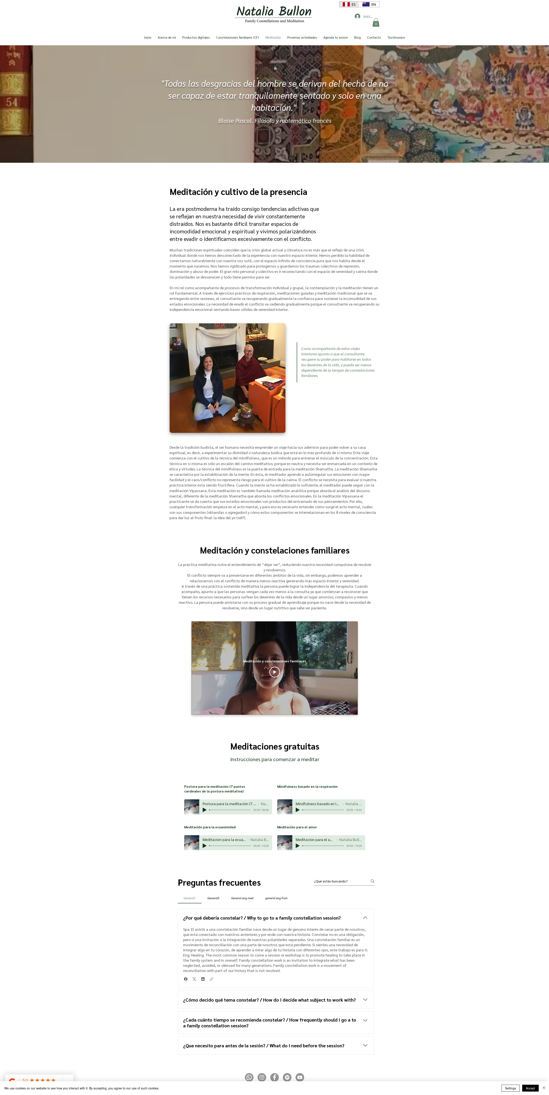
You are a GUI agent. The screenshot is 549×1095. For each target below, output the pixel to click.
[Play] (205, 810)
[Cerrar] (543, 1088)
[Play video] (274, 672)
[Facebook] (274, 1077)
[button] (376, 22)
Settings (510, 1088)
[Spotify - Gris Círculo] (287, 1077)
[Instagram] (262, 1077)
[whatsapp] (249, 1077)
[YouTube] (300, 1077)
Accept (530, 1088)
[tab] (190, 897)
